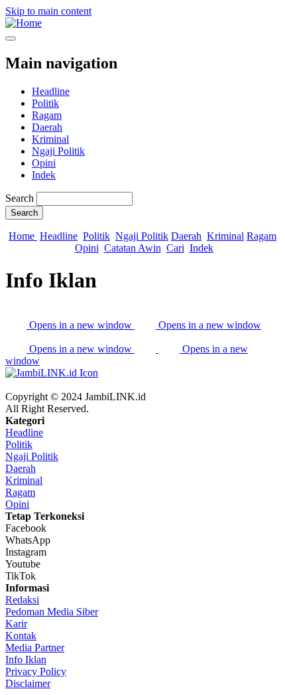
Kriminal (50, 139)
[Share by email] (146, 348)
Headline (51, 91)
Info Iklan (25, 659)
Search (19, 198)
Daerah (47, 127)
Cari (175, 248)
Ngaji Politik (58, 151)
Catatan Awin (132, 248)
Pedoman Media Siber (51, 611)
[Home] (23, 23)
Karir (16, 623)
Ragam (47, 115)
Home (23, 236)
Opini (44, 163)
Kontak (20, 635)
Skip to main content (48, 11)
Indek (44, 175)
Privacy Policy (35, 671)
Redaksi (22, 599)
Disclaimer (27, 683)
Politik (45, 103)
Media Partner (34, 647)
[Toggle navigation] (10, 38)
